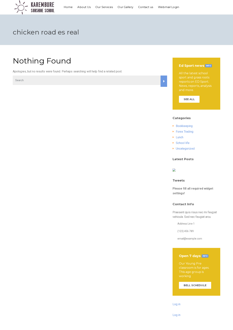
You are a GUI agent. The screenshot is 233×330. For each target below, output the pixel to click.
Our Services (104, 7)
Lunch (179, 137)
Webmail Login (168, 7)
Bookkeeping (184, 126)
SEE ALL (189, 99)
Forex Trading (184, 131)
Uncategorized (185, 148)
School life (183, 143)
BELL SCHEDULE (195, 285)
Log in (177, 304)
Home (68, 7)
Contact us (145, 7)
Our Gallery (125, 7)
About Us (84, 7)
